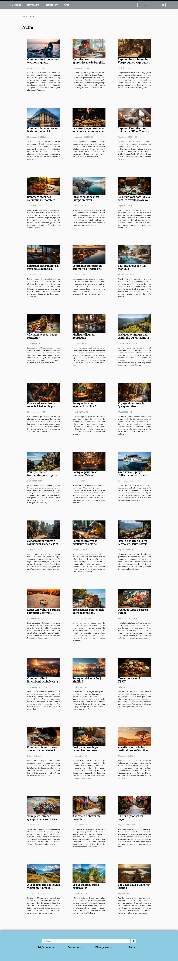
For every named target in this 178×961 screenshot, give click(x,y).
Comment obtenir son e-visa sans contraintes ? (42, 748)
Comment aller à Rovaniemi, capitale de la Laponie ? (42, 681)
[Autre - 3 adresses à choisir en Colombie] (89, 805)
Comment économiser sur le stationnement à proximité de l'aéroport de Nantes (43, 132)
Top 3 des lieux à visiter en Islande (134, 886)
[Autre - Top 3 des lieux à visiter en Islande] (134, 874)
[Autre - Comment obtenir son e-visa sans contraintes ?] (43, 736)
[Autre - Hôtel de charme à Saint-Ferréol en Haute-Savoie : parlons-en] (134, 530)
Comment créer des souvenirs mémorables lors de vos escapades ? (41, 200)
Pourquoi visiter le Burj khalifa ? (87, 680)
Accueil (25, 17)
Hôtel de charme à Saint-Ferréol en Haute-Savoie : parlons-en (133, 544)
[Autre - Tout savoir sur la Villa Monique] (134, 255)
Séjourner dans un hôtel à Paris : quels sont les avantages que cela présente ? (43, 270)
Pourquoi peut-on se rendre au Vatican (85, 473)
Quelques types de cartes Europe (133, 611)
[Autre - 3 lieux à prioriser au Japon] (134, 805)
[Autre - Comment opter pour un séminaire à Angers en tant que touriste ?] (89, 255)
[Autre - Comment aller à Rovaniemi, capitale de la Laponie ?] (43, 667)
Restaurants (33, 5)
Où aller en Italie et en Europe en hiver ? (86, 198)
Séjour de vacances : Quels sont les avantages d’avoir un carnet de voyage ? (134, 200)
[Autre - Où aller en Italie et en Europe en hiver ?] (89, 186)
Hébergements (51, 5)
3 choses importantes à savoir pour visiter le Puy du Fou (42, 544)
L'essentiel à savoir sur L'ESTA (131, 680)
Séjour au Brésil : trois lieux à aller (86, 886)
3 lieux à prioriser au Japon (130, 817)
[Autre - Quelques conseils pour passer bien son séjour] (89, 736)
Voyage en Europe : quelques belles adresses (42, 817)
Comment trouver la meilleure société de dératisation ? (85, 544)
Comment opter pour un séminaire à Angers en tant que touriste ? (87, 269)
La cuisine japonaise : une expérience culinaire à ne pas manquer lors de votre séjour (88, 132)
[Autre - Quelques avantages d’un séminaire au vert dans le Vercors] (134, 323)
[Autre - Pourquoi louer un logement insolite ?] (89, 392)
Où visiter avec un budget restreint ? (42, 336)
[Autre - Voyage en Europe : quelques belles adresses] (43, 805)
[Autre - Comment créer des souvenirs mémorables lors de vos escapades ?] (43, 186)
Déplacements (14, 5)
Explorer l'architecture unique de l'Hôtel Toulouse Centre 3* (134, 131)
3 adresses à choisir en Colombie (86, 817)
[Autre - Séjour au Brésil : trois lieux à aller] (89, 874)
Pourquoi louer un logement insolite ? (84, 405)
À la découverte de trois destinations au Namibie (133, 748)
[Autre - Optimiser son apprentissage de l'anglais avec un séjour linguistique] (89, 48)
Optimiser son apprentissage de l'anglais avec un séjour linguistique (88, 64)
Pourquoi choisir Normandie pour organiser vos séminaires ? (43, 475)
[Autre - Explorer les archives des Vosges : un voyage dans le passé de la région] (134, 48)
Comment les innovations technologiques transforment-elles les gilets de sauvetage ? (43, 64)
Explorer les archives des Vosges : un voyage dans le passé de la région (134, 62)
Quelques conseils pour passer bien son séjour (87, 748)
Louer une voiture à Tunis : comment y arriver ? (43, 611)
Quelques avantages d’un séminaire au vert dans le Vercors (133, 337)
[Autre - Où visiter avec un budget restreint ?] (43, 323)
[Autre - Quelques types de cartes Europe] (134, 598)
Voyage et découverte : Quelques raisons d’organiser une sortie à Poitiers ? (132, 408)
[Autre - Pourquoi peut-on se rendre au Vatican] (89, 461)
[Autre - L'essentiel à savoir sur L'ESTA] (134, 667)
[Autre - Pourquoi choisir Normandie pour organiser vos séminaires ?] (43, 461)
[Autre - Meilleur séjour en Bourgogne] (89, 323)
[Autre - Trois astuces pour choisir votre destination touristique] (89, 598)
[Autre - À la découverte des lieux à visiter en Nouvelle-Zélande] (43, 874)
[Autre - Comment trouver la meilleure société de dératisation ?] (89, 530)
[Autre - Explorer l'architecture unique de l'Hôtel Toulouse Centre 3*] (134, 117)
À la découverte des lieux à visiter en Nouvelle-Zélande (43, 888)
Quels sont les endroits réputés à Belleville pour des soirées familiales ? (42, 406)
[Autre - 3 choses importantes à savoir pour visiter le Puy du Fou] (43, 530)
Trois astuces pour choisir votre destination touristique (88, 613)
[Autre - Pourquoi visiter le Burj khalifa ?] (89, 667)
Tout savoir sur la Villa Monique (132, 267)
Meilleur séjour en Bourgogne (84, 336)
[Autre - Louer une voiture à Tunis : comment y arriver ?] (43, 598)
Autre (66, 5)
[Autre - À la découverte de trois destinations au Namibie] (134, 736)
